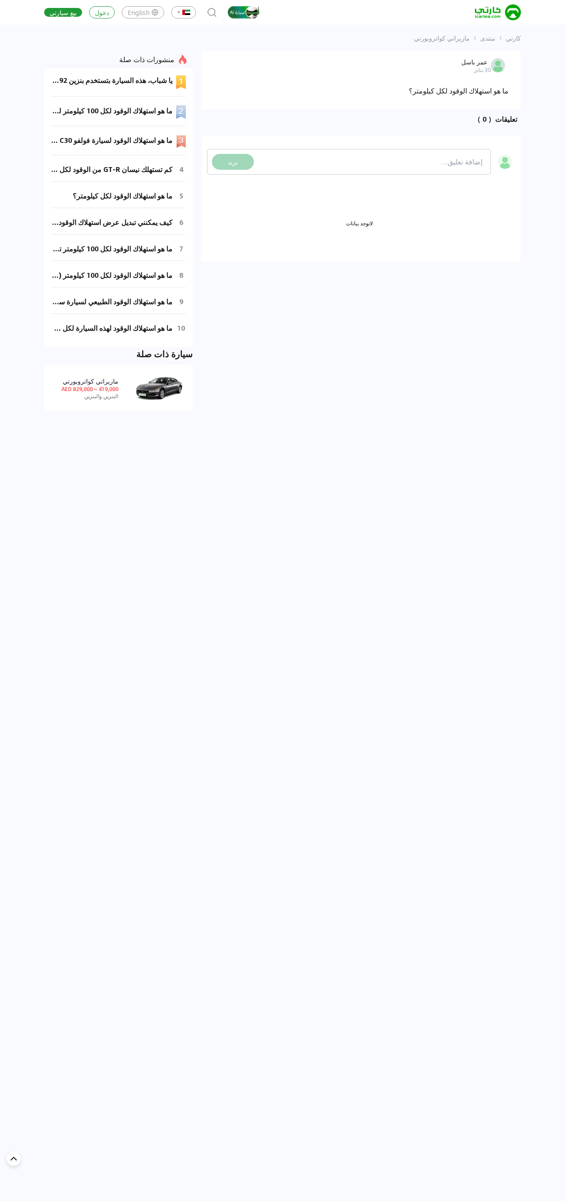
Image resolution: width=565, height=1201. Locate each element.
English (139, 12)
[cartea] (498, 12)
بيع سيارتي (63, 12)
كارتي (513, 38)
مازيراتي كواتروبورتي (442, 38)
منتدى (487, 38)
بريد (233, 162)
